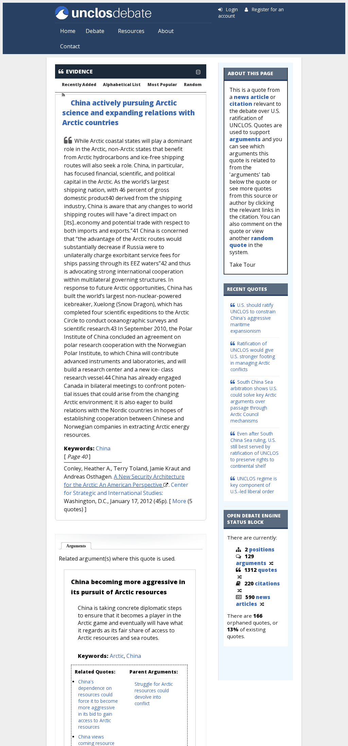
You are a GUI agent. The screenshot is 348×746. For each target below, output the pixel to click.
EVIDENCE (79, 71)
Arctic (117, 656)
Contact (70, 46)
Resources (131, 31)
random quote (251, 241)
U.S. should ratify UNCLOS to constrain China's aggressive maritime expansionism (253, 318)
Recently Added (79, 84)
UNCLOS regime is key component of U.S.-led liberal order (253, 485)
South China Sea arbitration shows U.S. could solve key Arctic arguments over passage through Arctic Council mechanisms (253, 401)
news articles (253, 600)
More (179, 501)
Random (193, 84)
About (166, 31)
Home (67, 31)
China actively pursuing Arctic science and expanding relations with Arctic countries (128, 112)
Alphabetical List (122, 84)
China (103, 448)
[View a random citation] (239, 590)
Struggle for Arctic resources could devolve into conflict (154, 694)
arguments (245, 139)
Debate (95, 31)
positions (261, 549)
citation (240, 103)
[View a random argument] (271, 563)
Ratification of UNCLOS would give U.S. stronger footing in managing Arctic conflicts (252, 356)
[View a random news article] (262, 603)
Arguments (79, 546)
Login (232, 9)
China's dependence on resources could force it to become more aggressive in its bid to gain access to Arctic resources (98, 704)
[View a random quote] (239, 576)
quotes (267, 569)
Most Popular (162, 84)
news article (251, 97)
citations (267, 583)
